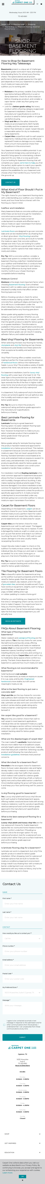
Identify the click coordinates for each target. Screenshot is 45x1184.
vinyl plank (5, 345)
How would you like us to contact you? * (17, 933)
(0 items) (41, 4)
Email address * (8, 960)
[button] (33, 4)
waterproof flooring (26, 638)
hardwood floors (10, 363)
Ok (22, 1176)
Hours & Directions (22, 1066)
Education (9, 1152)
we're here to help (27, 163)
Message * (6, 1000)
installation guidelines (10, 755)
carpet (29, 509)
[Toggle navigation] (3, 4)
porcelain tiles (9, 584)
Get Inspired (10, 1143)
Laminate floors (8, 231)
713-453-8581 (22, 16)
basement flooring (17, 285)
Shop (7, 1134)
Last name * (7, 912)
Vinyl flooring (24, 236)
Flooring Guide (18, 24)
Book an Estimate (13, 621)
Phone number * (9, 946)
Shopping (31, 24)
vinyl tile (17, 345)
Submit (22, 1037)
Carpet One (5, 24)
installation (6, 448)
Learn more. (8, 1173)
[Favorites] (37, 4)
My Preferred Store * (10, 987)
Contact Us (10, 182)
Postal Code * (7, 973)
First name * (7, 898)
